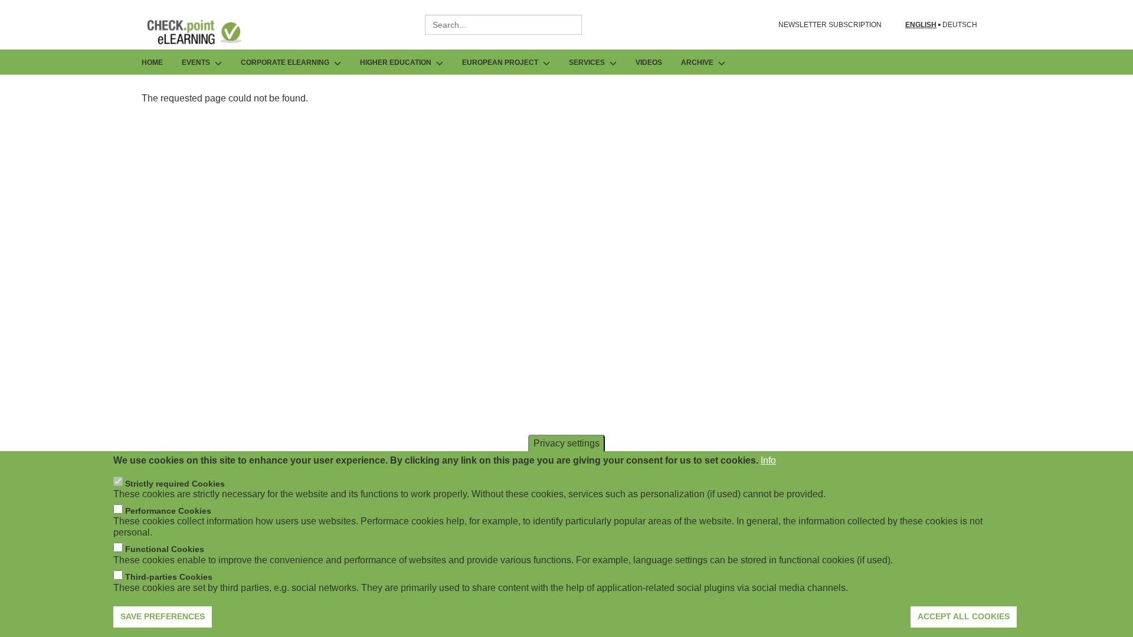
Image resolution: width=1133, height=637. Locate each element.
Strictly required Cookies (175, 483)
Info (768, 460)
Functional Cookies (164, 549)
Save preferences (162, 616)
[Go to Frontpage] (203, 32)
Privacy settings (566, 443)
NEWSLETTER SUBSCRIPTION (830, 25)
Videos (649, 62)
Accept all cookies (964, 616)
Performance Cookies (168, 510)
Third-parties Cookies (168, 577)
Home (152, 62)
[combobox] (503, 25)
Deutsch (959, 25)
